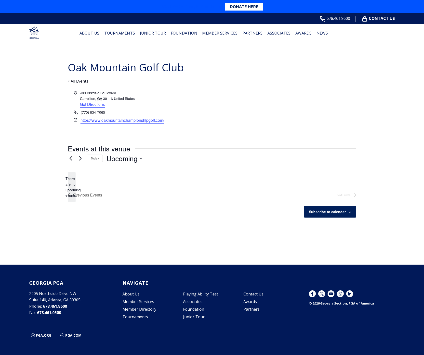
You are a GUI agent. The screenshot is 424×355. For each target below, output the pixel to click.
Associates (279, 33)
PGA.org (43, 335)
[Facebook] (312, 293)
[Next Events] (80, 158)
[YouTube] (331, 293)
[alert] (72, 187)
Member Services (220, 33)
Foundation (184, 33)
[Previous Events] (71, 158)
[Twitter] (321, 293)
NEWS (322, 33)
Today (95, 158)
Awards (303, 33)
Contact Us (382, 18)
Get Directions (92, 104)
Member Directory (139, 309)
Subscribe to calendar (327, 211)
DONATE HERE (244, 6)
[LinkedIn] (349, 293)
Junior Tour (153, 33)
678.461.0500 (49, 312)
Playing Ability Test (200, 294)
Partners (252, 33)
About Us (89, 33)
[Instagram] (340, 293)
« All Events (78, 81)
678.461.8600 (338, 18)
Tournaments (119, 33)
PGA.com (73, 335)
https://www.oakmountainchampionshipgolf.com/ (122, 120)
